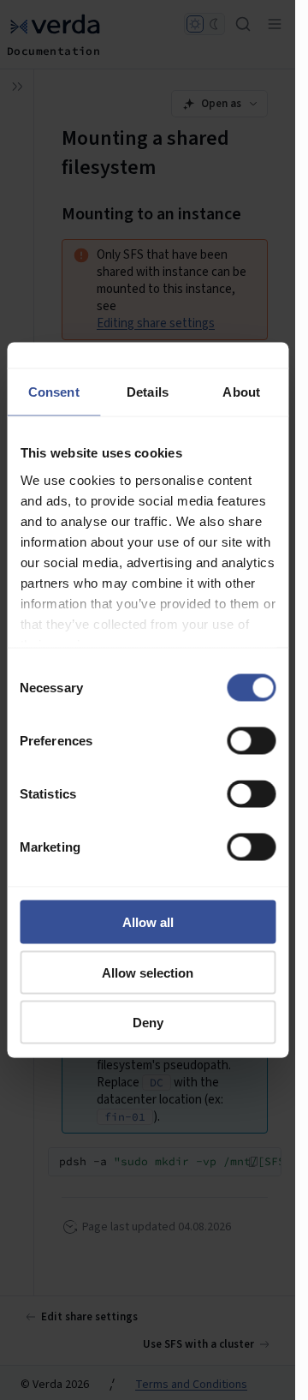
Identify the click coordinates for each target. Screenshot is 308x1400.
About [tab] (241, 392)
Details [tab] (148, 392)
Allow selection (147, 972)
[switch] (251, 741)
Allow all (148, 922)
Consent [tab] (54, 392)
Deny (148, 1022)
